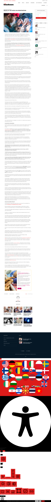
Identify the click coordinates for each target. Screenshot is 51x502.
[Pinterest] (30, 294)
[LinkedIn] (2, 40)
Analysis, (10, 0)
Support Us (5, 339)
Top (25, 356)
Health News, (6, 0)
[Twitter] (2, 38)
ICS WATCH (45, 2)
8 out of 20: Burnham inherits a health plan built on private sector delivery (28, 325)
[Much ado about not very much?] (36, 53)
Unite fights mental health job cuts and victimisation (18, 325)
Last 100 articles (39, 2)
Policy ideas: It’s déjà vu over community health (7, 314)
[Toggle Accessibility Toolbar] (0, 359)
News (19, 2)
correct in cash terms (17, 242)
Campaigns (13, 0)
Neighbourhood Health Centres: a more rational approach (17, 314)
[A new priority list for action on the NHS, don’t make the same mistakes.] (36, 46)
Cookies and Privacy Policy (7, 343)
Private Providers (9, 9)
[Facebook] (2, 37)
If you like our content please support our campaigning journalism (23, 273)
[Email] (2, 42)
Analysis (27, 2)
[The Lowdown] (9, 4)
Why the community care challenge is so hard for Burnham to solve (27, 314)
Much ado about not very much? (8, 325)
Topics (23, 2)
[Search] (46, 5)
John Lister (18, 301)
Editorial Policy (5, 341)
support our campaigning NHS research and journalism (24, 285)
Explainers (32, 2)
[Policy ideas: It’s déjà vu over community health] (36, 26)
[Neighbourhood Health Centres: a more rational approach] (36, 33)
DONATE (19, 288)
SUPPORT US (43, 0)
